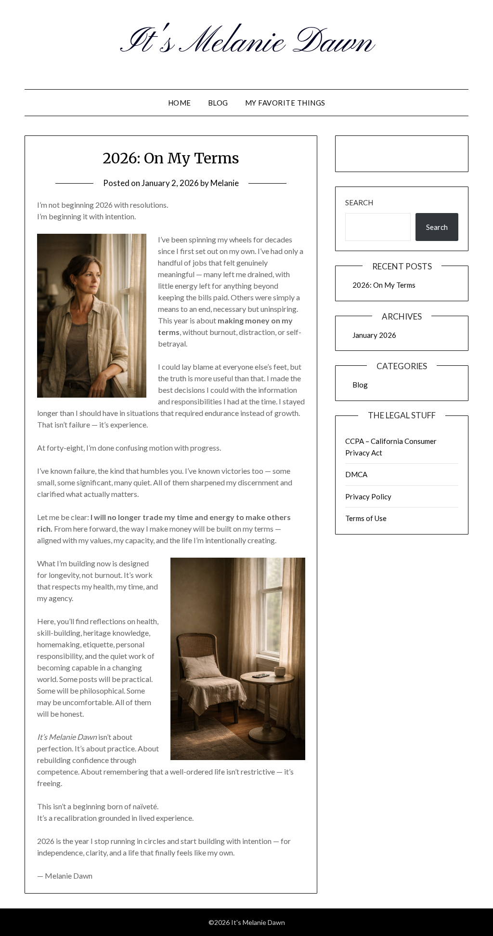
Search (359, 202)
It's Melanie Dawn (246, 43)
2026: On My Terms (171, 158)
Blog (218, 102)
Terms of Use (366, 518)
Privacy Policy (368, 496)
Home (179, 102)
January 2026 (374, 335)
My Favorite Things (285, 102)
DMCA (356, 474)
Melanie (224, 183)
